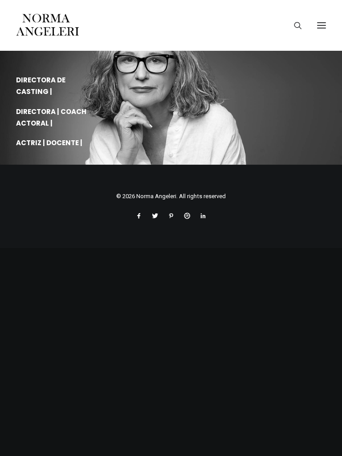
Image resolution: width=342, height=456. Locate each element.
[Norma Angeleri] (171, 25)
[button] (321, 25)
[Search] (294, 25)
